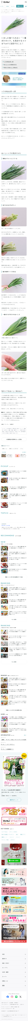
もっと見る (14, 619)
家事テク (4, 958)
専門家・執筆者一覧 (15, 1006)
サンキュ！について (5, 1006)
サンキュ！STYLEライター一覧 (7, 1008)
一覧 (24, 735)
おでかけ (13, 839)
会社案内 (3, 1011)
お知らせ (22, 1004)
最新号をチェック (14, 800)
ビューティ (5, 967)
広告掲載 (11, 1002)
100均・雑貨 (5, 972)
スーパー (13, 6)
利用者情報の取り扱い (14, 1004)
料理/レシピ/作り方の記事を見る (14, 710)
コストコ (12, 837)
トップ (2, 9)
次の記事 (24, 452)
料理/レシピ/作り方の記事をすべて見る (14, 577)
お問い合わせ (4, 1002)
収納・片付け (5, 963)
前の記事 (4, 452)
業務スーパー (4, 837)
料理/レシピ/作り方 (16, 9)
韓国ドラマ (22, 834)
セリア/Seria (4, 831)
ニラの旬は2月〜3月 (8, 61)
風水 (17, 834)
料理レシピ (19, 6)
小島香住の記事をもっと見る (14, 439)
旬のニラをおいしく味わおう (11, 67)
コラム (21, 448)
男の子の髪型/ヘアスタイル (8, 834)
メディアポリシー (5, 1004)
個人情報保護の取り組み (13, 1011)
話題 (26, 6)
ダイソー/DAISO (13, 831)
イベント (18, 837)
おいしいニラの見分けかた (10, 64)
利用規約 (16, 1002)
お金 (3, 954)
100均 (7, 6)
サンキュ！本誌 (5, 839)
